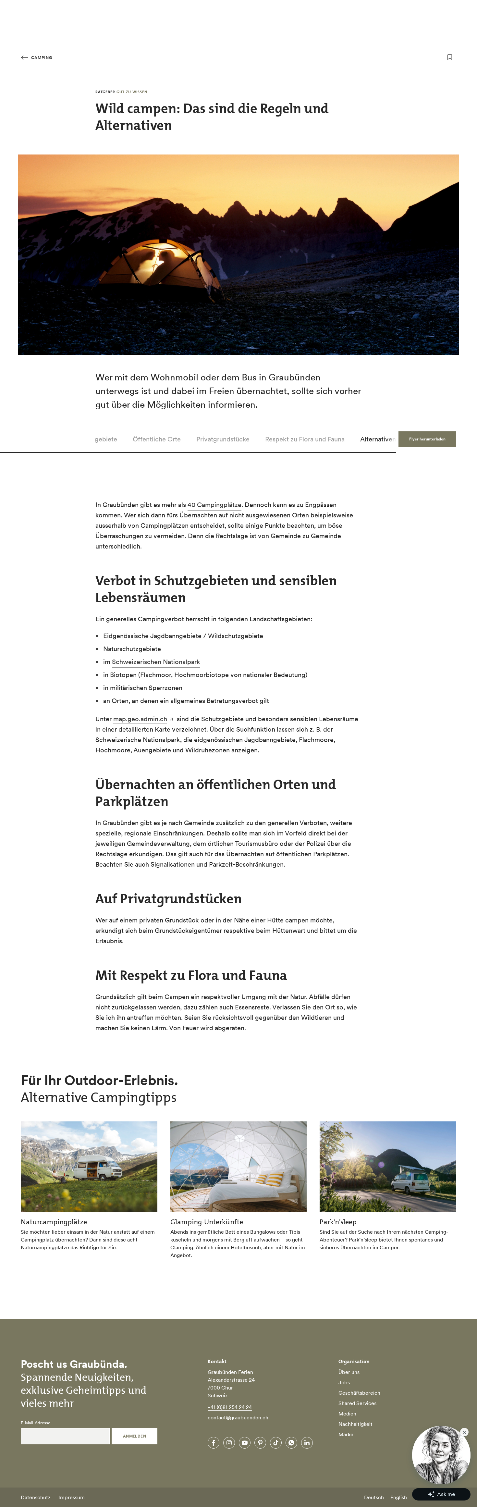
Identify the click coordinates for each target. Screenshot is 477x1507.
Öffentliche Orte (157, 439)
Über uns (349, 1372)
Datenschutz (36, 1497)
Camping (41, 57)
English (398, 1497)
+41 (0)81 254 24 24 (230, 1407)
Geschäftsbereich (359, 1393)
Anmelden (134, 1436)
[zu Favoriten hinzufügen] (449, 57)
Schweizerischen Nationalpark (156, 662)
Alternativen (378, 439)
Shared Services (357, 1403)
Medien (347, 1413)
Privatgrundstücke (223, 439)
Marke (345, 1434)
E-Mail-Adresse (35, 1423)
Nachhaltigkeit (355, 1424)
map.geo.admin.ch (140, 719)
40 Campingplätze (214, 504)
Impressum (71, 1497)
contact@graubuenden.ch (238, 1417)
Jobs (344, 1382)
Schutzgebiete (96, 439)
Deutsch (374, 1497)
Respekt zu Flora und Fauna (305, 439)
